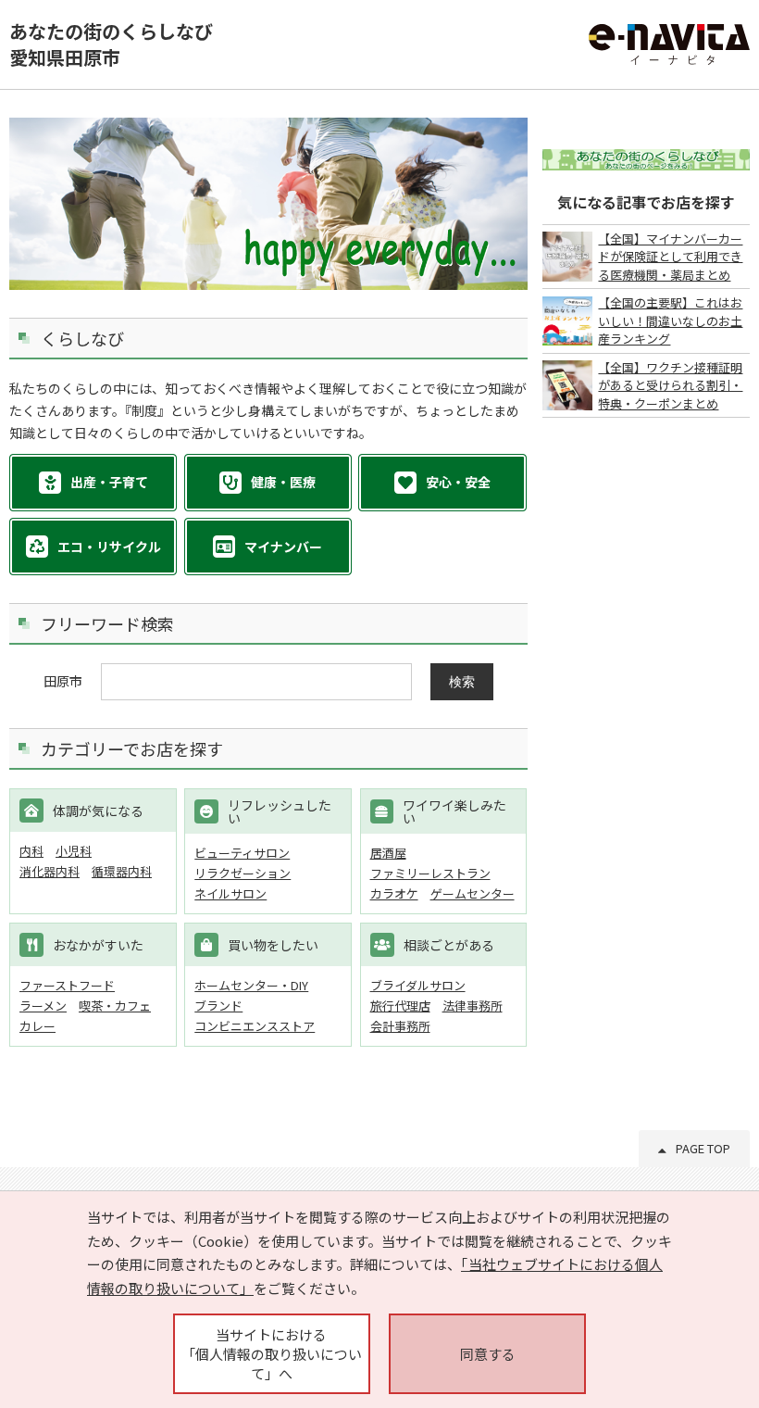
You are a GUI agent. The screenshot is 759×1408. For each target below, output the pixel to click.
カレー (37, 1026)
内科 (31, 851)
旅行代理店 (400, 1005)
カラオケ (394, 893)
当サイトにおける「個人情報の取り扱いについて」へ (271, 1354)
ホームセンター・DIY (251, 985)
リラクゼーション (242, 873)
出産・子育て (109, 481)
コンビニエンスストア (254, 1026)
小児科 (74, 851)
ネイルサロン (230, 893)
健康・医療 (283, 481)
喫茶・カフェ (115, 1005)
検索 (462, 681)
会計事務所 (400, 1026)
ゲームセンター (472, 893)
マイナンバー (283, 546)
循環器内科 (122, 871)
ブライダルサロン (418, 985)
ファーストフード (67, 985)
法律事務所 (472, 1005)
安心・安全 (458, 481)
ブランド (218, 1005)
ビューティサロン (242, 852)
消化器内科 (49, 871)
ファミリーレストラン (430, 873)
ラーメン (43, 1005)
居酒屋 (388, 852)
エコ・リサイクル (109, 546)
